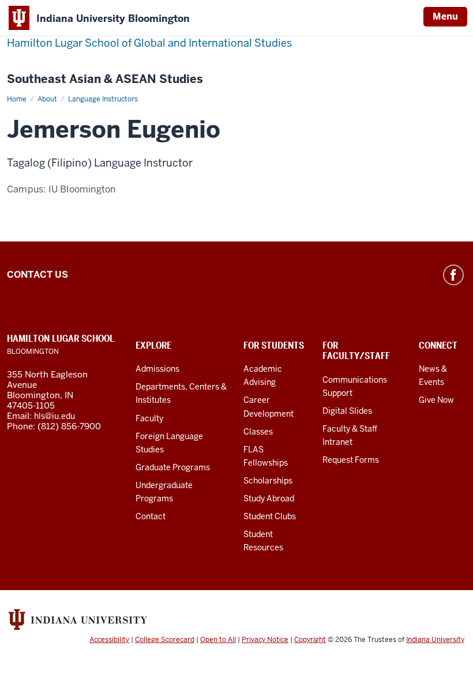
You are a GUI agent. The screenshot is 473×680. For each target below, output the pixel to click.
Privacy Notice (265, 639)
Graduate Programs (173, 467)
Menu (445, 16)
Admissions (157, 369)
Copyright (310, 639)
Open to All (218, 639)
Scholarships (267, 480)
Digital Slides (347, 411)
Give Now (436, 400)
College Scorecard (164, 639)
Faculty (149, 418)
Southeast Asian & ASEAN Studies (105, 79)
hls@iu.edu (54, 416)
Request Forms (350, 460)
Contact (151, 516)
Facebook (453, 275)
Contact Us (37, 275)
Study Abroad (268, 498)
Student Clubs (269, 516)
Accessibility (109, 639)
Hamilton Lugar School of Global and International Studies (149, 43)
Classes (258, 431)
